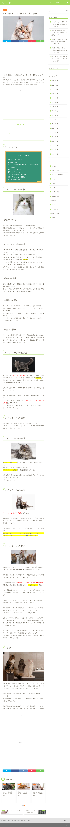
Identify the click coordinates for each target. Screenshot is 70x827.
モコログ (6, 2)
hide (29, 125)
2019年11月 (54, 115)
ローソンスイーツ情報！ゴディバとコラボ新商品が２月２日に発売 (59, 24)
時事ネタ (54, 200)
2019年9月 (54, 124)
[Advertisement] (23, 59)
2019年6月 (54, 137)
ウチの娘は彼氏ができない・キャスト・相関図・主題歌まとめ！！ (59, 33)
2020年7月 (54, 93)
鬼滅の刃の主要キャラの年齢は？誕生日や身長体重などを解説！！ (59, 41)
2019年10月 (55, 119)
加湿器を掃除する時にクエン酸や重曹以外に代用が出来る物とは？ (59, 50)
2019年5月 (54, 141)
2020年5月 (54, 102)
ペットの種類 (55, 192)
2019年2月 (54, 154)
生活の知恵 (54, 209)
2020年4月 (54, 106)
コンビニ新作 (55, 170)
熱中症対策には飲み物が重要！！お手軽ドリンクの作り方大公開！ (59, 59)
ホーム (51, 2)
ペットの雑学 (55, 196)
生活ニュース (55, 213)
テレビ (53, 179)
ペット (4, 10)
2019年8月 (54, 128)
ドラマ (53, 183)
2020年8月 (54, 89)
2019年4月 (54, 145)
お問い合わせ (59, 2)
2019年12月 (55, 111)
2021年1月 (54, 80)
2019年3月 (54, 149)
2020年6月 (54, 98)
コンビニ (54, 166)
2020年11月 (54, 85)
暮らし (53, 204)
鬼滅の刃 (54, 217)
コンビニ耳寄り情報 (57, 174)
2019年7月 (54, 132)
